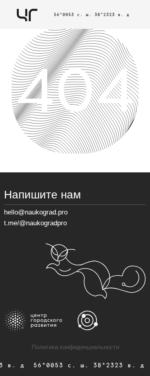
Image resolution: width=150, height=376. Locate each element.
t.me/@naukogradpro (35, 223)
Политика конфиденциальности (75, 347)
